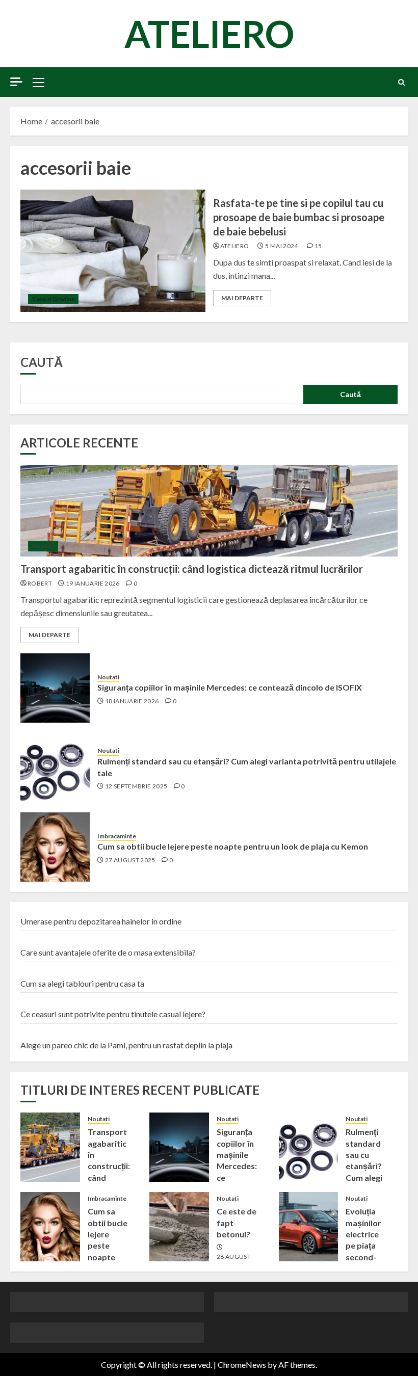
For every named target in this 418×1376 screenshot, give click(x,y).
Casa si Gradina (53, 299)
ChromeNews (242, 1364)
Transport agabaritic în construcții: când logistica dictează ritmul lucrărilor (191, 569)
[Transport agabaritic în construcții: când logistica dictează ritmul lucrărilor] (209, 511)
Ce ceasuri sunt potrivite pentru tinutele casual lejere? (112, 1014)
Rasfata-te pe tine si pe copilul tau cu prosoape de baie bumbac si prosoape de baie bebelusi (298, 217)
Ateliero (209, 34)
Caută (41, 362)
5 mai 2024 (281, 246)
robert (40, 583)
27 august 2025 (130, 860)
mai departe (242, 298)
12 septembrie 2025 (136, 786)
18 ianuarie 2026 (132, 701)
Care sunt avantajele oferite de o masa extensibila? (108, 952)
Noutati (43, 545)
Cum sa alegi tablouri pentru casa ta (82, 983)
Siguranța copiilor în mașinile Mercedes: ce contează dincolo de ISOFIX (229, 687)
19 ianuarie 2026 (93, 583)
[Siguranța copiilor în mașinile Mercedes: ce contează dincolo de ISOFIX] (55, 688)
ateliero (234, 246)
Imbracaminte (116, 836)
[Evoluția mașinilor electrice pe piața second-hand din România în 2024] (308, 1226)
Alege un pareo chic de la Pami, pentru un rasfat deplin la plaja (126, 1045)
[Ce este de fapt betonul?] (179, 1226)
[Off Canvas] (16, 81)
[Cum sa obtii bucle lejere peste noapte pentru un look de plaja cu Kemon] (55, 847)
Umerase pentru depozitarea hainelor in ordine (100, 921)
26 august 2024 (234, 1260)
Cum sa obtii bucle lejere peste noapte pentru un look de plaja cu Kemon (232, 846)
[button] (38, 82)
